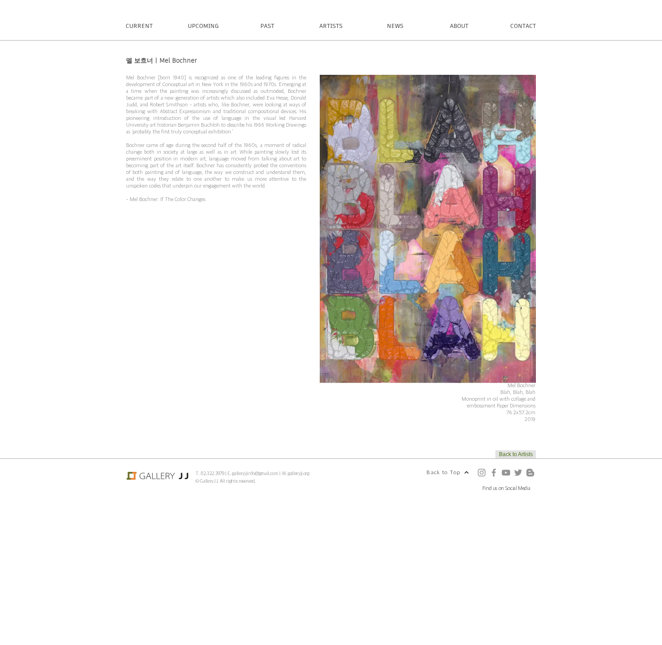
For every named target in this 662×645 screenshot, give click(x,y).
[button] (428, 228)
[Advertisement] (270, 581)
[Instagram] (481, 472)
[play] (516, 375)
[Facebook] (494, 472)
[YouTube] (506, 472)
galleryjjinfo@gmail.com (255, 473)
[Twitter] (518, 472)
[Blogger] (530, 472)
